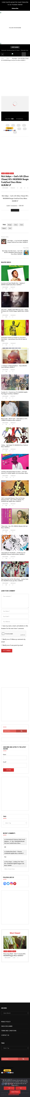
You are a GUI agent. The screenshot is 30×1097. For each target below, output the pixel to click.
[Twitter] (8, 883)
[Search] (28, 54)
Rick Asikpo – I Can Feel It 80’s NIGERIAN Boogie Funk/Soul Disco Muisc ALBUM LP (18, 241)
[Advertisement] (15, 81)
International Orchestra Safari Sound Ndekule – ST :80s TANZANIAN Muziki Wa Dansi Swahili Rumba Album (14, 841)
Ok (9, 1088)
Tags (4, 816)
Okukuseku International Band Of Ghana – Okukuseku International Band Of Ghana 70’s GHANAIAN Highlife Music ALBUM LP (15, 50)
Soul (10, 228)
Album (8, 58)
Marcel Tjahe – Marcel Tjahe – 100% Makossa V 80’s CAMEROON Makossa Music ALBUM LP (14, 419)
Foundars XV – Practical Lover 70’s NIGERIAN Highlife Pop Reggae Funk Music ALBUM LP (14, 393)
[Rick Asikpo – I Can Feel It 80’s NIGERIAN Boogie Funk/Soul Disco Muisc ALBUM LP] (3, 241)
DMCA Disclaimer (6, 1026)
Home (2, 58)
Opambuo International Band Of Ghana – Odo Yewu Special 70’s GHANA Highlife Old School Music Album (14, 472)
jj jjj (5, 847)
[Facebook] (4, 883)
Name (4, 754)
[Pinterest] (14, 883)
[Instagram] (11, 883)
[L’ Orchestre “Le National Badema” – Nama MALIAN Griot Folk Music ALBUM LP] (15, 356)
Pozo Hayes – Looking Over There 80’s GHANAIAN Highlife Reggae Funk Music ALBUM (14, 863)
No (21, 1088)
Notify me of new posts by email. (13, 645)
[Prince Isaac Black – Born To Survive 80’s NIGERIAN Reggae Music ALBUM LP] (15, 942)
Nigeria (11, 173)
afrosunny (5, 188)
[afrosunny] (15, 54)
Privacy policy (15, 1092)
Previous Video (4, 237)
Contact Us (5, 1035)
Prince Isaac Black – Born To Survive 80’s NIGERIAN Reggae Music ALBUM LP (15, 954)
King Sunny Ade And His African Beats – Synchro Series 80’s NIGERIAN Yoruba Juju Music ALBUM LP (14, 579)
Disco (16, 224)
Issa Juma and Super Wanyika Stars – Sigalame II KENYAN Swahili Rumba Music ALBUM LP (13, 283)
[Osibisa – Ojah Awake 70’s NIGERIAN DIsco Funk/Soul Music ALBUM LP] (15, 435)
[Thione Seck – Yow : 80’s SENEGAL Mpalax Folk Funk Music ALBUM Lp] (15, 516)
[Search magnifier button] (21, 731)
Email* (4, 762)
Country (7, 173)
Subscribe (15, 8)
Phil (5, 857)
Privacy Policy (5, 1021)
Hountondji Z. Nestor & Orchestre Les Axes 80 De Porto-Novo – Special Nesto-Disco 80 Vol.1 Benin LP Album (14, 339)
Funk (21, 224)
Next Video (26, 248)
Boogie (9, 224)
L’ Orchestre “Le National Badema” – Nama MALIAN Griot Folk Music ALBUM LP (14, 366)
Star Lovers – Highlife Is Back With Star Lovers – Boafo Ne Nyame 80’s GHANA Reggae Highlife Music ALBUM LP (14, 311)
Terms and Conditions (8, 1030)
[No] (13, 1094)
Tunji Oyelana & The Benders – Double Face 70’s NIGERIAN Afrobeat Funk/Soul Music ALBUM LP (13, 553)
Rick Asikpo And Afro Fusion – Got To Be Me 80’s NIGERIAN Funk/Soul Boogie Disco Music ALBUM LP (12, 252)
